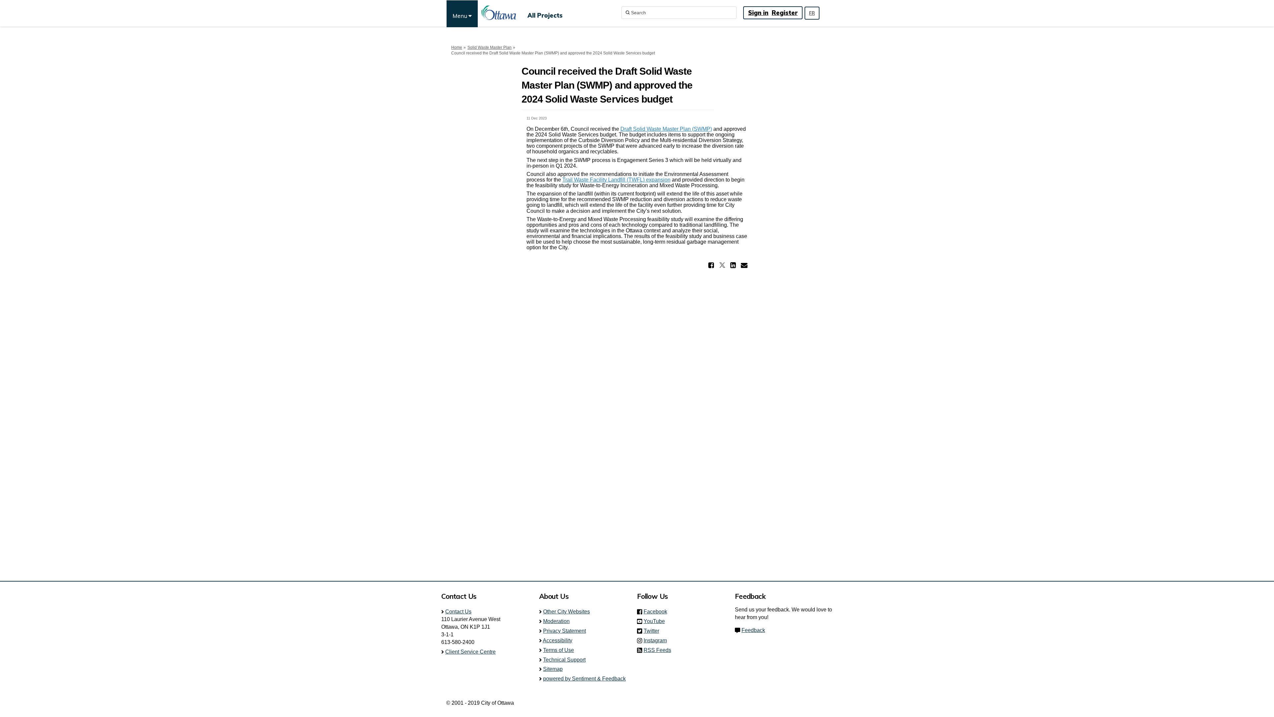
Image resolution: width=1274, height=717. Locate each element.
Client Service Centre (470, 652)
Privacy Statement (564, 631)
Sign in (758, 13)
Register (785, 13)
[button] (712, 265)
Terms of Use (558, 650)
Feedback (753, 630)
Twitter (653, 631)
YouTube (656, 621)
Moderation (556, 621)
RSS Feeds (657, 650)
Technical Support (564, 660)
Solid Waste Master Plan (489, 47)
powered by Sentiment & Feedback (584, 678)
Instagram (657, 640)
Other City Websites (566, 611)
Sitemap (553, 669)
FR (812, 13)
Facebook (657, 611)
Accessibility (557, 640)
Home (456, 47)
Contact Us (458, 611)
